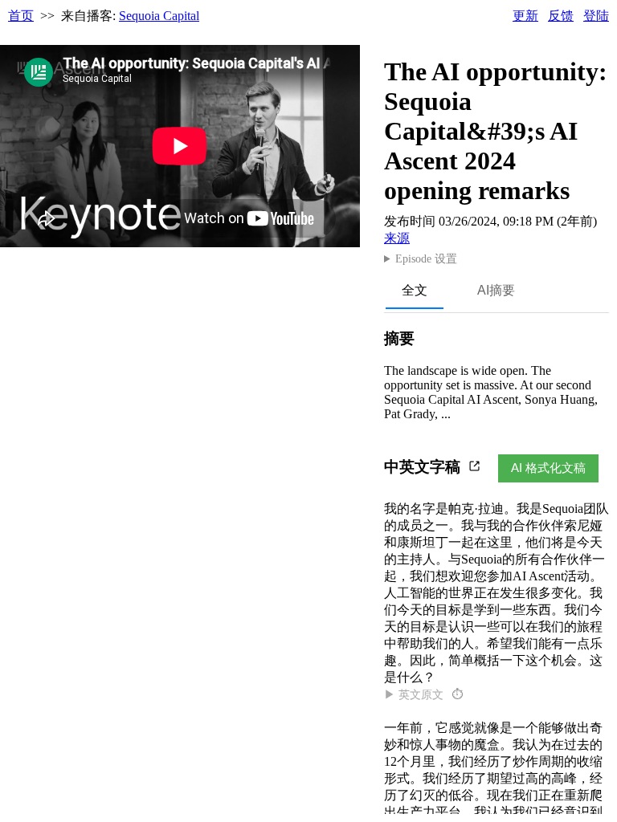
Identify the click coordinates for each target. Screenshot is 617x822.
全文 (414, 290)
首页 (21, 15)
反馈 (561, 15)
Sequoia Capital (159, 15)
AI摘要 (496, 290)
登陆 (596, 15)
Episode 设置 (426, 259)
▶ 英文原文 (423, 695)
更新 (525, 15)
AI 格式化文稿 (548, 467)
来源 (397, 238)
